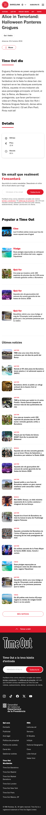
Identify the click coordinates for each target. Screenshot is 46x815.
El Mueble (31, 736)
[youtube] (30, 696)
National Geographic (35, 745)
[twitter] (24, 696)
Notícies (5, 12)
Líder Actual (31, 754)
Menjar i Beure (24, 12)
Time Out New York (10, 788)
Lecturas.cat (31, 727)
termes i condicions (9, 201)
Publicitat (6, 732)
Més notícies (23, 614)
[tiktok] (10, 696)
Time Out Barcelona (10, 768)
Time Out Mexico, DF (11, 797)
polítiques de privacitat (26, 201)
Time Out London (10, 784)
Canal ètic (7, 750)
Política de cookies (10, 745)
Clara (29, 750)
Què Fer (13, 12)
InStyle (29, 741)
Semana (30, 732)
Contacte (6, 727)
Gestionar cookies (10, 754)
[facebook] (17, 696)
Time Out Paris (8, 793)
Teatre (39, 12)
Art (33, 12)
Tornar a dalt (25, 629)
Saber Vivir (31, 758)
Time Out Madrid (9, 772)
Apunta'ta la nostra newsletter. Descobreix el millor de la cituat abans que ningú (22, 185)
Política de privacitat (11, 741)
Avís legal (6, 736)
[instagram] (4, 696)
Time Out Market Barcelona (9, 778)
